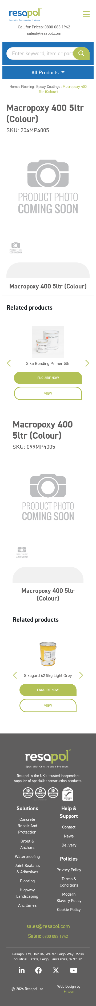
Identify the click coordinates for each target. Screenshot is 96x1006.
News (69, 836)
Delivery (69, 845)
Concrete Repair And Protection (27, 826)
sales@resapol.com (44, 33)
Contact (68, 827)
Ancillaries (27, 905)
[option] (15, 248)
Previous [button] (8, 363)
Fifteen (69, 991)
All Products (45, 72)
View (48, 393)
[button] (81, 53)
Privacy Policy (69, 870)
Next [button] (87, 363)
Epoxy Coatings (48, 86)
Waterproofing (27, 856)
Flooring (27, 86)
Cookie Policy (69, 909)
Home (14, 86)
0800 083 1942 (57, 27)
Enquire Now (48, 377)
